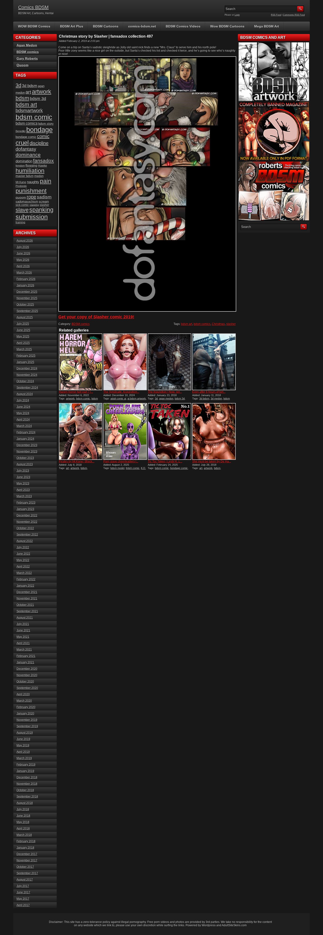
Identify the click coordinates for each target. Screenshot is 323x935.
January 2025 (25, 362)
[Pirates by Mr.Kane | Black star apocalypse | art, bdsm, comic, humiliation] (80, 431)
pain (45, 181)
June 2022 (23, 553)
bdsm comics (202, 324)
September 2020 (27, 688)
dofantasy (26, 149)
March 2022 (24, 573)
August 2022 (25, 541)
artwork (70, 398)
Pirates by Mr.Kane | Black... (76, 461)
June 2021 (23, 630)
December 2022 (27, 515)
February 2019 (26, 764)
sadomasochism (27, 201)
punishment (31, 190)
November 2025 (27, 298)
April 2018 (23, 828)
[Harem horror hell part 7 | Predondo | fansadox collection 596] (80, 361)
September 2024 (27, 387)
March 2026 (24, 272)
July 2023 (23, 470)
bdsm (84, 468)
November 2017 (27, 860)
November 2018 (27, 783)
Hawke (42, 165)
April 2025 (23, 343)
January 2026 (25, 285)
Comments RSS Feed (294, 15)
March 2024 (24, 426)
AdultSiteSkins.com (234, 925)
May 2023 (23, 483)
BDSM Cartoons (105, 26)
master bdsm (25, 176)
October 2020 (25, 681)
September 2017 (27, 873)
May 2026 (23, 259)
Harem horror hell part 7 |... (76, 392)
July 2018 (23, 809)
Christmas (218, 324)
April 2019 (23, 751)
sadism (44, 197)
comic (43, 136)
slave (22, 210)
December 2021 (27, 592)
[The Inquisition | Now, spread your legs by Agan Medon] (169, 361)
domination (24, 161)
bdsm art (186, 324)
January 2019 (25, 771)
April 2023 (23, 490)
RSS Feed (276, 15)
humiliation (30, 170)
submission (32, 217)
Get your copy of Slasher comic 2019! (96, 317)
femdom (20, 165)
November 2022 (27, 521)
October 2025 (25, 304)
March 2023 (24, 496)
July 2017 (23, 886)
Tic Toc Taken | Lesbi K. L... (165, 461)
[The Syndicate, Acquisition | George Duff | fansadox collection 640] (125, 361)
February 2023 (26, 502)
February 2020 (26, 707)
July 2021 (23, 624)
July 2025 (23, 323)
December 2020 (27, 668)
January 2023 (25, 509)
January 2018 (25, 847)
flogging (31, 165)
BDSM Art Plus (71, 26)
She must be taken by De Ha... (211, 461)
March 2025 (24, 349)
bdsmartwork (29, 110)
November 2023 (27, 451)
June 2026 (23, 253)
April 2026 (23, 266)
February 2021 (26, 656)
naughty (33, 182)
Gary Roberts (27, 58)
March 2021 (24, 649)
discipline (39, 143)
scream (44, 201)
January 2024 (25, 438)
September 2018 (27, 796)
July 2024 (23, 400)
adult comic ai (118, 398)
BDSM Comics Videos (183, 26)
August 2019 (25, 732)
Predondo (21, 186)
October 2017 (25, 867)
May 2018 (23, 822)
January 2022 (25, 585)
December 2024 (27, 368)
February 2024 (26, 432)
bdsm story (46, 123)
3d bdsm (204, 398)
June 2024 (23, 406)
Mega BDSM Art (266, 26)
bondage (39, 129)
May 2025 (23, 336)
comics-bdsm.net (142, 26)
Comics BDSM (33, 7)
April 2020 (23, 694)
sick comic (22, 205)
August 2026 (25, 240)
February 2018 (26, 841)
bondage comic (179, 468)
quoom (21, 197)
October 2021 (25, 605)
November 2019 (27, 720)
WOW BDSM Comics (34, 26)
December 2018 (27, 777)
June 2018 (23, 815)
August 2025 (25, 317)
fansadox (43, 160)
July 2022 (23, 547)
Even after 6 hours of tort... (209, 392)
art (67, 468)
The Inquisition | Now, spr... (165, 392)
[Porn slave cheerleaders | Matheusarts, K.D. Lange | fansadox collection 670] (125, 431)
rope (31, 196)
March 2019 (24, 758)
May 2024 (23, 413)
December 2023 (27, 445)
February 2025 (26, 355)
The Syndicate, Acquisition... (121, 392)
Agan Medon (27, 45)
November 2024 (27, 375)
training (20, 222)
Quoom (22, 65)
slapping (34, 205)
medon (39, 176)
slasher (231, 324)
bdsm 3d (180, 398)
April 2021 (23, 643)
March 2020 (24, 700)
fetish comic (133, 468)
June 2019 (23, 739)
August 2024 (25, 394)
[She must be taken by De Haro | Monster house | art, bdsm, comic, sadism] (214, 431)
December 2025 (27, 291)
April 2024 (23, 419)
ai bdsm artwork (136, 398)
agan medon (166, 398)
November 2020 (27, 675)
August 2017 (25, 879)
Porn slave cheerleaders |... (120, 461)
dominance (28, 155)
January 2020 (25, 713)
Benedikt (21, 131)
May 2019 (23, 745)
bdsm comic (83, 398)
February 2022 (26, 579)
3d (156, 398)
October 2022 (25, 528)
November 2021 (27, 598)
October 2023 (25, 458)
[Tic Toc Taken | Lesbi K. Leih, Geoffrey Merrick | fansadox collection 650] (169, 431)
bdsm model (117, 468)
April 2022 (23, 566)
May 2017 (23, 898)
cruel (22, 142)
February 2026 (26, 279)
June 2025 (23, 330)
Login (237, 15)
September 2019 (27, 726)
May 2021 (23, 636)
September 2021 (27, 611)
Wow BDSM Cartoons (227, 26)
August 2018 (25, 803)
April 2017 (23, 905)
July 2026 (23, 247)
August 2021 (25, 617)
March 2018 (24, 835)
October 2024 (25, 381)
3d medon (216, 398)
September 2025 (27, 311)
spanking (41, 210)
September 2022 (27, 534)
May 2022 (23, 560)
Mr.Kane (21, 182)
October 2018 (25, 790)
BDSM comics (81, 324)
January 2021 (25, 662)
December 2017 (27, 854)
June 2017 (23, 892)
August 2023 (25, 464)
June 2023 (23, 477)
